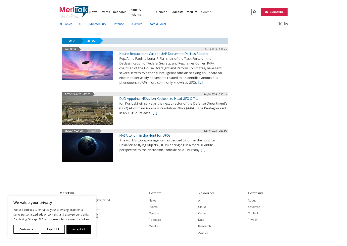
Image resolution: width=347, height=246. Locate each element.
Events (105, 12)
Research (120, 12)
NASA (93, 130)
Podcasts (177, 12)
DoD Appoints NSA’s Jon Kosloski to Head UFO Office (159, 98)
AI (80, 24)
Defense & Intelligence (77, 94)
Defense (118, 24)
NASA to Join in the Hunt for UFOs (144, 135)
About (252, 200)
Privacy (253, 219)
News (93, 12)
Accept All (78, 229)
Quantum (136, 24)
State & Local (157, 24)
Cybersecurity (97, 24)
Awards (203, 232)
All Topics (65, 24)
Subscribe (277, 11)
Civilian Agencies (74, 130)
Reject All (53, 229)
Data (201, 219)
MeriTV (192, 12)
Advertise (254, 207)
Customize (26, 229)
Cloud (202, 207)
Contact (253, 213)
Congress (70, 49)
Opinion (161, 12)
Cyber (202, 213)
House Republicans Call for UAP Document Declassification (163, 53)
